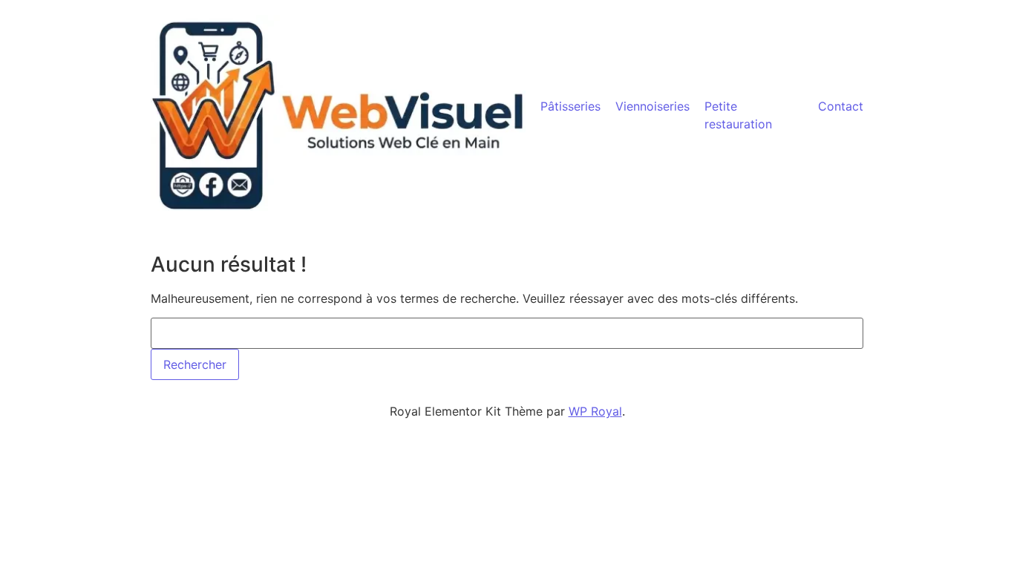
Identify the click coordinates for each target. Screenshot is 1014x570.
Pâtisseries (570, 106)
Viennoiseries (652, 106)
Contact (840, 106)
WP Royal (595, 411)
